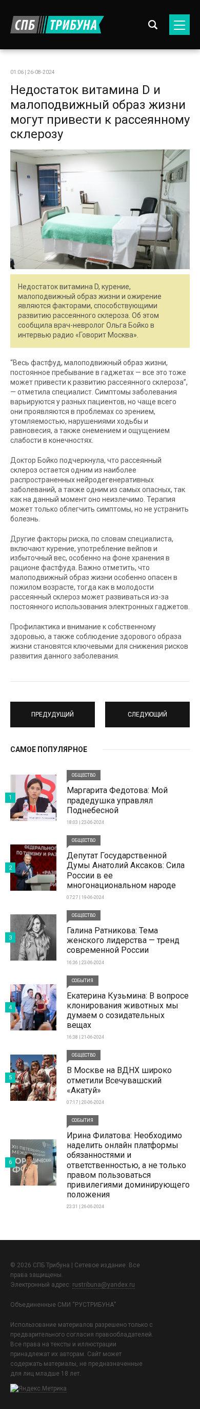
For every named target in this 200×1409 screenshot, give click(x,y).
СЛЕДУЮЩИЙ (147, 710)
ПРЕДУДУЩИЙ (53, 710)
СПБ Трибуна (57, 24)
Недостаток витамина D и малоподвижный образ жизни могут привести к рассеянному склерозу (100, 112)
